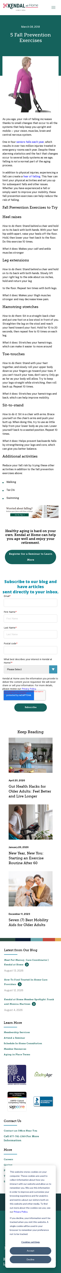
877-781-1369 (18, 1136)
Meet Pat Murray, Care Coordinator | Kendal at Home (26, 962)
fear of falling (31, 176)
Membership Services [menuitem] (17, 1032)
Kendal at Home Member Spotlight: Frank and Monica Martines (29, 1001)
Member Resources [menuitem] (15, 1049)
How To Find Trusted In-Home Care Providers (25, 982)
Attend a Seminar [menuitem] (14, 1038)
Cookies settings (30, 1242)
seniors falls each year (30, 141)
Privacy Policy (20, 1211)
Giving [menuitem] (8, 1165)
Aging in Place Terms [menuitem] (17, 1054)
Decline (30, 1259)
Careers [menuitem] (8, 1159)
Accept (30, 1250)
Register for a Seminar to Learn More (30, 557)
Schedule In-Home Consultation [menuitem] (23, 1043)
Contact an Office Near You (20, 1131)
